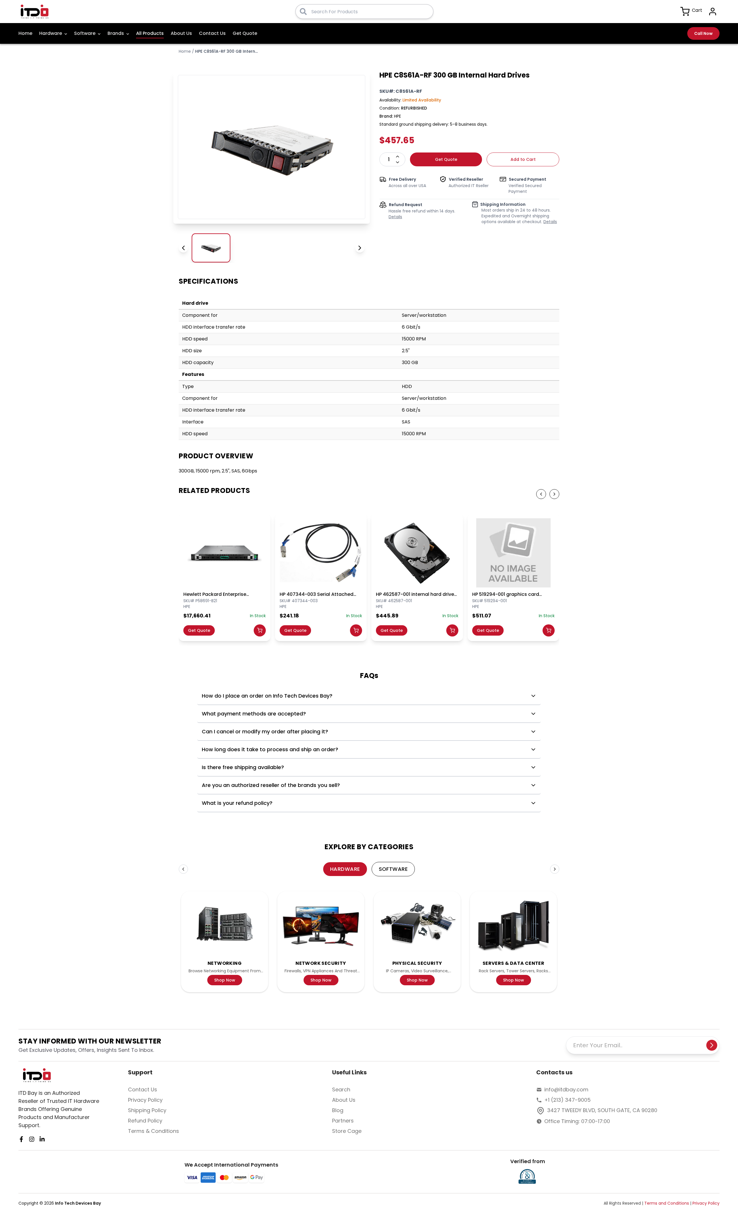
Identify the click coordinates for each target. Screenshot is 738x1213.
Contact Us (212, 33)
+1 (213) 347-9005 (567, 1099)
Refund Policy (145, 1120)
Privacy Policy (145, 1099)
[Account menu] (712, 11)
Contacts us (554, 1072)
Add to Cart (523, 159)
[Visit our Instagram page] (32, 1139)
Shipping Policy (147, 1110)
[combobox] (370, 11)
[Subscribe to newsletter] (712, 1045)
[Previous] (183, 869)
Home (25, 33)
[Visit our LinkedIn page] (42, 1139)
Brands (116, 33)
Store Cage (347, 1131)
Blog (337, 1110)
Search (341, 1089)
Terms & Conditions (153, 1131)
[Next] (554, 869)
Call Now (703, 33)
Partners (343, 1120)
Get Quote (245, 33)
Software (84, 33)
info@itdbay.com (566, 1089)
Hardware (50, 33)
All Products (150, 33)
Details (395, 217)
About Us (181, 33)
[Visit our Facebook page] (21, 1139)
